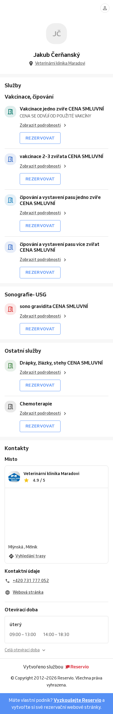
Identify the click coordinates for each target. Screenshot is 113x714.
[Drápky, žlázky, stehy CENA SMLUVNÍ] (10, 366)
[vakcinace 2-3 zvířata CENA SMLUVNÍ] (10, 159)
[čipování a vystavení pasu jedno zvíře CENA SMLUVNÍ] (10, 200)
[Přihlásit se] (105, 8)
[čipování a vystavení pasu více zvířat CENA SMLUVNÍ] (10, 247)
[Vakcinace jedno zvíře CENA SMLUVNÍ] (10, 111)
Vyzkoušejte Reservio (77, 700)
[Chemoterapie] (10, 406)
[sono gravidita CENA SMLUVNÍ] (10, 309)
